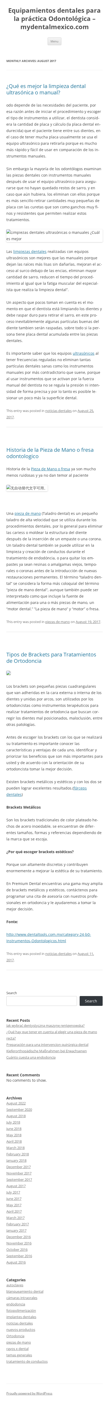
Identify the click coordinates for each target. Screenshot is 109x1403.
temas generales (19, 1355)
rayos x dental (17, 1348)
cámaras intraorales (21, 1297)
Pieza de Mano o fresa (50, 468)
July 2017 (13, 1192)
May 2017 (13, 1205)
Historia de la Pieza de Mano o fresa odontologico (50, 453)
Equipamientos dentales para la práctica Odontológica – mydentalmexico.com (54, 18)
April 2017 (14, 1211)
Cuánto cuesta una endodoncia (31, 1057)
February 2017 (17, 1224)
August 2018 (16, 1115)
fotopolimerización (21, 1310)
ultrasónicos (83, 353)
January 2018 (16, 1160)
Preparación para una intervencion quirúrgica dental (47, 1044)
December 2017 (18, 1166)
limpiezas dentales (30, 251)
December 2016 (18, 1236)
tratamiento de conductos (27, 1361)
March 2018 (15, 1147)
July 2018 (13, 1122)
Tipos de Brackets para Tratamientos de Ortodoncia (51, 657)
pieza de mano (28, 513)
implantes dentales (21, 1316)
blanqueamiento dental (24, 1291)
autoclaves (14, 1285)
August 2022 (16, 1103)
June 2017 (13, 1198)
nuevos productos (20, 1329)
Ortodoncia (15, 1336)
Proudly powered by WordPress (29, 1393)
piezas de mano (57, 621)
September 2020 (19, 1109)
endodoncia (15, 1304)
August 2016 (16, 1262)
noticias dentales (58, 410)
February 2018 (17, 1154)
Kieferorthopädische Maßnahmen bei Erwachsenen (46, 1051)
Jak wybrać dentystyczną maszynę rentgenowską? (45, 1025)
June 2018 (13, 1128)
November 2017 (18, 1173)
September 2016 (19, 1255)
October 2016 (17, 1249)
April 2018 (14, 1141)
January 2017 (16, 1230)
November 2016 (18, 1243)
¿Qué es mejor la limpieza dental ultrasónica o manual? (46, 89)
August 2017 (16, 1185)
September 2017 (19, 1179)
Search (11, 992)
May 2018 (13, 1135)
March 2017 (15, 1217)
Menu (54, 41)
